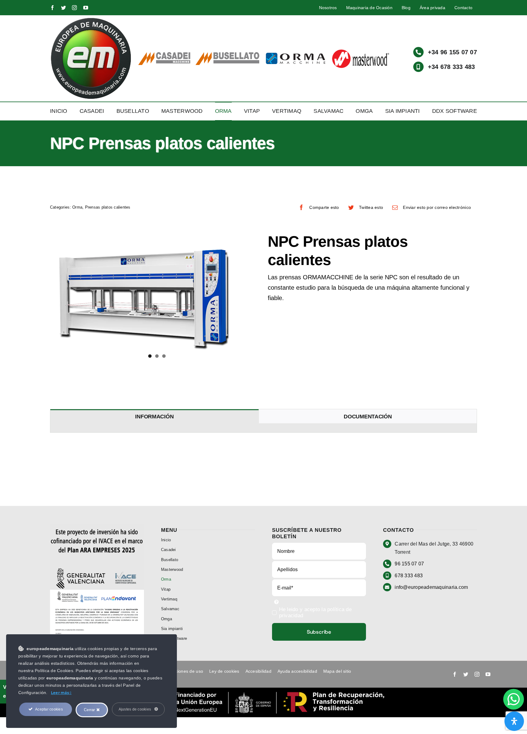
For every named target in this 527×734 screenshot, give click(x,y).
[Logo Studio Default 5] (91, 19)
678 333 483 (409, 575)
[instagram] (74, 7)
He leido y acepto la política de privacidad (315, 612)
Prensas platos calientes (108, 207)
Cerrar (90, 709)
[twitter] (63, 7)
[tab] (154, 416)
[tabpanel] (263, 428)
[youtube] (85, 7)
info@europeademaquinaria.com (431, 587)
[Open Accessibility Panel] (514, 721)
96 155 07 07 (409, 563)
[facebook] (52, 7)
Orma (77, 207)
